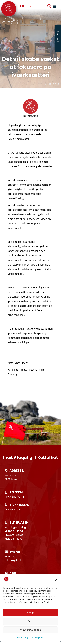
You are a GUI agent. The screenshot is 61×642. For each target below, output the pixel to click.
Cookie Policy (22, 637)
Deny (31, 621)
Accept (30, 612)
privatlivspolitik (37, 637)
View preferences (30, 630)
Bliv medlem (58, 38)
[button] (56, 579)
